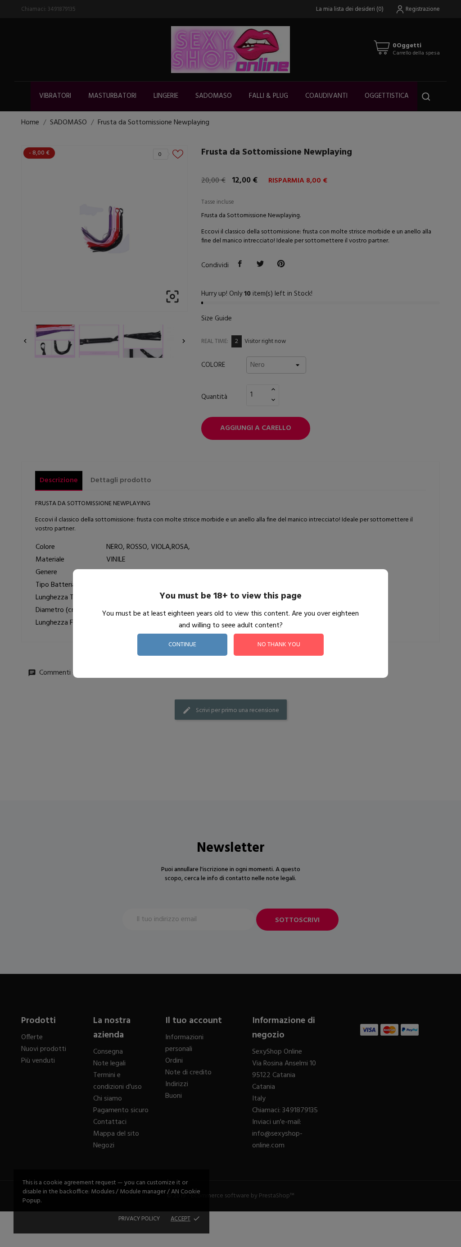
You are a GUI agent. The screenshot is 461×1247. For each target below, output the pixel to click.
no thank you (279, 644)
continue (182, 644)
